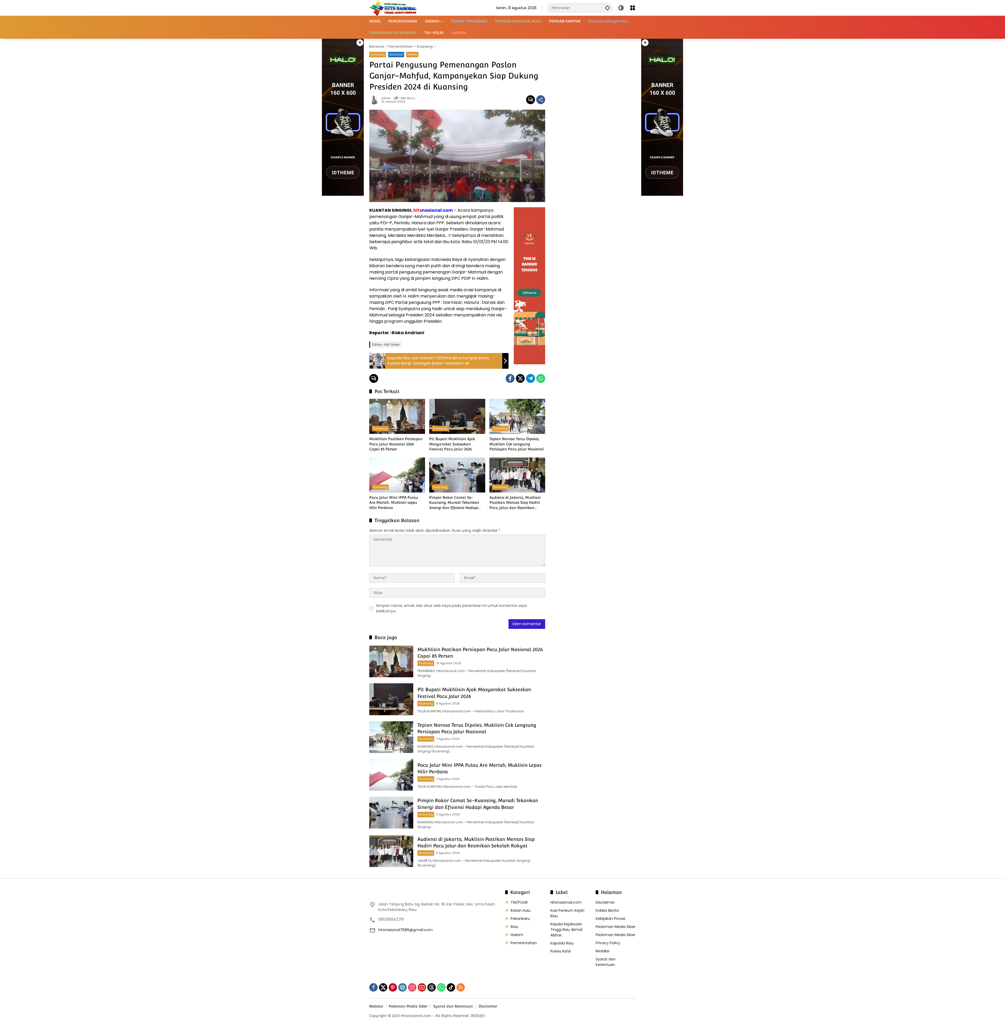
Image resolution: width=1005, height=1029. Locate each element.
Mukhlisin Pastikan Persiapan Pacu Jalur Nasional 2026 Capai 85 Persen (395, 444)
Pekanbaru (520, 918)
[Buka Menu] (632, 8)
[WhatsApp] (540, 378)
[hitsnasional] (393, 7)
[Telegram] (530, 378)
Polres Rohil (560, 951)
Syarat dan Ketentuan (606, 962)
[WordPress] (402, 987)
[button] (607, 7)
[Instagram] (412, 987)
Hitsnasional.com (566, 902)
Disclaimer (605, 902)
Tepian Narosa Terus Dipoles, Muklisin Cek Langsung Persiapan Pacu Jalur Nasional (516, 444)
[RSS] (460, 987)
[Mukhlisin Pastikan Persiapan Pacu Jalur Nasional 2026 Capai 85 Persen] (397, 416)
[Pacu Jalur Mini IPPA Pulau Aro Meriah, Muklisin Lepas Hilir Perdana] (397, 475)
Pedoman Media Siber (615, 926)
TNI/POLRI (519, 902)
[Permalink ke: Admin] (375, 99)
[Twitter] (520, 378)
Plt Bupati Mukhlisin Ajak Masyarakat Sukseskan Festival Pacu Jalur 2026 (452, 444)
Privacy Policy (608, 943)
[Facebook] (510, 378)
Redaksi (602, 951)
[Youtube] (422, 987)
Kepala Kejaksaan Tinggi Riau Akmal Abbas (566, 929)
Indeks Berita (607, 910)
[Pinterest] (393, 987)
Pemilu (412, 54)
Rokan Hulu (521, 910)
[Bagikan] (540, 99)
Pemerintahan (524, 943)
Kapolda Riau (562, 943)
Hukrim (517, 934)
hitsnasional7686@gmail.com (405, 929)
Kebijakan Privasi (610, 918)
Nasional (396, 54)
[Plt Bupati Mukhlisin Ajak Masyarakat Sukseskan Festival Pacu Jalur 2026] (457, 416)
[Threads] (431, 987)
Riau (514, 926)
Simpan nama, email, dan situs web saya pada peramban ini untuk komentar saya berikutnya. (451, 608)
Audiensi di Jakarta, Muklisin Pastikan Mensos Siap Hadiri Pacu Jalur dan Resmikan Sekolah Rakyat (515, 503)
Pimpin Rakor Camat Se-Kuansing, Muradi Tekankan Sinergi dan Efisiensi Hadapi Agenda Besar (454, 503)
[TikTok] (451, 987)
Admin (386, 98)
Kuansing (378, 54)
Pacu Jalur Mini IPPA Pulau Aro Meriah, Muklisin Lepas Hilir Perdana (393, 502)
